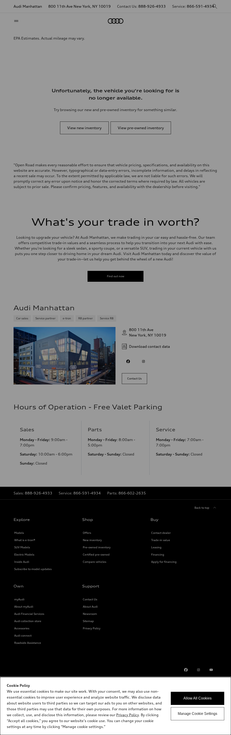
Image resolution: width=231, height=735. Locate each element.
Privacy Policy (127, 715)
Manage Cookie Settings (197, 714)
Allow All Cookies (197, 698)
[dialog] (115, 706)
